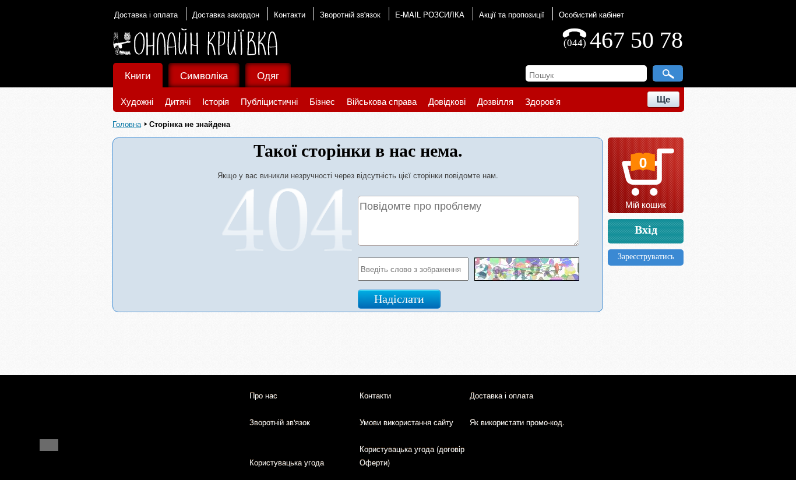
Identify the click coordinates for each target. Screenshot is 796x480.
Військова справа (382, 101)
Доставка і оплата (146, 14)
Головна (126, 123)
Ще (663, 99)
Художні (137, 101)
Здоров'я (543, 101)
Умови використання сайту (406, 422)
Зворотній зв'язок (350, 14)
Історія (215, 101)
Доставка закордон (225, 14)
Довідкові (447, 101)
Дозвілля (495, 101)
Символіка (204, 75)
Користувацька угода (286, 462)
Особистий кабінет (591, 14)
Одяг (268, 75)
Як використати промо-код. (517, 422)
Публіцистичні (269, 101)
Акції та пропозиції (511, 14)
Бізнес (322, 101)
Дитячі (178, 101)
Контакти (289, 14)
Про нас (263, 395)
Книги (138, 75)
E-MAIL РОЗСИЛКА (429, 14)
